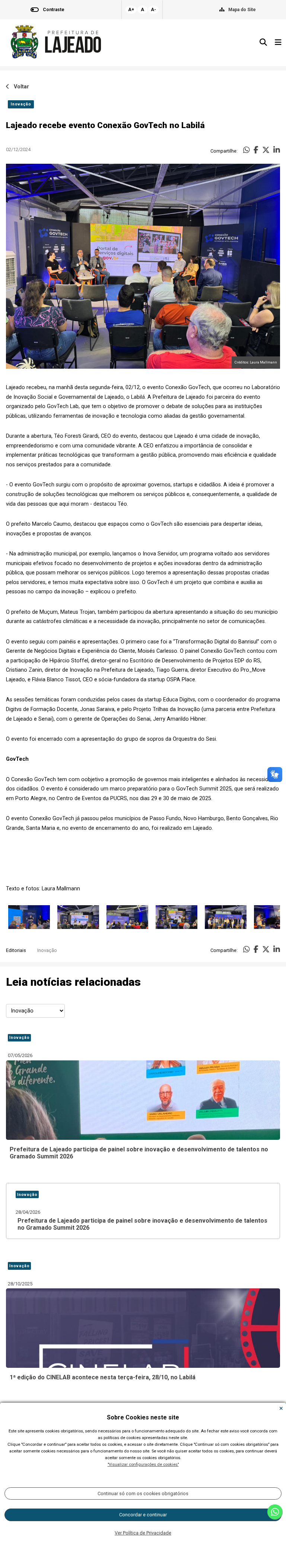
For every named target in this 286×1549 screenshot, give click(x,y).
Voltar (19, 87)
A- (153, 9)
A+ (131, 9)
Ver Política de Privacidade (143, 1533)
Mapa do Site (242, 9)
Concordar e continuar (143, 1514)
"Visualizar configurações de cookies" (143, 1464)
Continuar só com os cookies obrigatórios (143, 1493)
